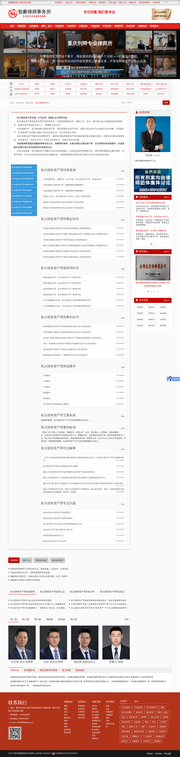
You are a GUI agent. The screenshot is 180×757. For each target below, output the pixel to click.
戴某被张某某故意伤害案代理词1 (52, 677)
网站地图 (167, 754)
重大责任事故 (126, 712)
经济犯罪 (107, 26)
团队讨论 (26, 560)
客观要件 (83, 393)
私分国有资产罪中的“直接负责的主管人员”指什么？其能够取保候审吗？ (41, 604)
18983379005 (24, 719)
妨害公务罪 (154, 717)
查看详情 (152, 268)
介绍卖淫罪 (138, 707)
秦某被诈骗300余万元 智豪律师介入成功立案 (28, 681)
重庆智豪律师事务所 (21, 753)
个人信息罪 (147, 736)
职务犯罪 (71, 26)
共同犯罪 (81, 715)
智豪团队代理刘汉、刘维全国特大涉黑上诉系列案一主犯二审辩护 (39, 576)
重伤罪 (144, 717)
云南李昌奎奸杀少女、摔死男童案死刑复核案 (30, 572)
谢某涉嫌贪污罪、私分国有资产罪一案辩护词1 (83, 295)
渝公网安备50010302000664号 (66, 753)
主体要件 (83, 381)
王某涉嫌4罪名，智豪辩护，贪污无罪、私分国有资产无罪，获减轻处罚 (83, 179)
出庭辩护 (163, 320)
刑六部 (73, 619)
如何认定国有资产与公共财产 (83, 541)
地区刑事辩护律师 (48, 670)
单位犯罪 (81, 718)
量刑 (65, 706)
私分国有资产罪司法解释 (22, 207)
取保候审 (59, 26)
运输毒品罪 (160, 736)
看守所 (37, 94)
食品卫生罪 (115, 84)
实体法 (94, 706)
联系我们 (17, 702)
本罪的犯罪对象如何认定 (83, 535)
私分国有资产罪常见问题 (22, 213)
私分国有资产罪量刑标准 (22, 202)
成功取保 (162, 731)
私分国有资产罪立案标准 (22, 196)
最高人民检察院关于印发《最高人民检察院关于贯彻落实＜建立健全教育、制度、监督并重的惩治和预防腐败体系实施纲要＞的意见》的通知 (83, 490)
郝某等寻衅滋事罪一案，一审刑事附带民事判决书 (30, 686)
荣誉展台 (154, 26)
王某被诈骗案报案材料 (76, 677)
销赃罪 (52, 89)
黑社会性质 (130, 89)
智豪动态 (142, 26)
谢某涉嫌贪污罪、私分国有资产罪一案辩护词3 (83, 283)
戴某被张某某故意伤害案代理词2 (23, 677)
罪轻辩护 (140, 313)
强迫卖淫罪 (125, 722)
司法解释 (95, 718)
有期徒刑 (109, 712)
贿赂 (162, 707)
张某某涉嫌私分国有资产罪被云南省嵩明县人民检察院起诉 (83, 257)
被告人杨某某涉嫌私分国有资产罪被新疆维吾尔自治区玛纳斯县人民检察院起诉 (83, 245)
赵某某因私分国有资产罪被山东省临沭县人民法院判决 (83, 349)
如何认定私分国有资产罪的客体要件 (83, 518)
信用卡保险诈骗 (161, 84)
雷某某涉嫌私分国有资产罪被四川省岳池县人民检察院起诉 (83, 251)
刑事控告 (151, 320)
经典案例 (34, 26)
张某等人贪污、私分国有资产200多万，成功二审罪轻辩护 (83, 196)
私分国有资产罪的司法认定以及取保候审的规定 (31, 600)
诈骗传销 (95, 26)
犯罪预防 (163, 326)
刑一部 (13, 619)
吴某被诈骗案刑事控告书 (97, 677)
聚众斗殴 (83, 89)
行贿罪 (52, 94)
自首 (65, 712)
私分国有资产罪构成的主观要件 (83, 404)
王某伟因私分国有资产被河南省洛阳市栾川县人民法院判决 (83, 332)
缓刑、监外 (46, 26)
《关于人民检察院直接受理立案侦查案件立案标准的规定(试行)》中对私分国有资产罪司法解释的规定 (83, 459)
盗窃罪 (145, 94)
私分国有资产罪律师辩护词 (23, 179)
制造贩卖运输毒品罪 (22, 89)
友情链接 (79, 670)
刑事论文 (95, 738)
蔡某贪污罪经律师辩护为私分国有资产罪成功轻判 (83, 202)
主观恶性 (137, 722)
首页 (12, 26)
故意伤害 (150, 712)
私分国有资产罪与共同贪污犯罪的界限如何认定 (83, 524)
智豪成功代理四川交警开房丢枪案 (25, 580)
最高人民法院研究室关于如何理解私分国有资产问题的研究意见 (83, 472)
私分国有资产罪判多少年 (82, 591)
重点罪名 (29, 103)
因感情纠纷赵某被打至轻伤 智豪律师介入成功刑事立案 (130, 677)
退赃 (143, 727)
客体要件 (83, 398)
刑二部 (25, 619)
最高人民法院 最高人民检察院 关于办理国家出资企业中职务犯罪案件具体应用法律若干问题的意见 (83, 484)
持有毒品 (157, 741)
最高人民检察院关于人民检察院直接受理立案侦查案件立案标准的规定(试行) (83, 478)
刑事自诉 (140, 326)
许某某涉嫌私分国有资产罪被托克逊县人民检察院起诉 (83, 240)
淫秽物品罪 (99, 89)
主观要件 (83, 375)
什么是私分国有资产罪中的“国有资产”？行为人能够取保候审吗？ (99, 608)
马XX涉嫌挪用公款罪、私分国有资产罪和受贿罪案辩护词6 (83, 306)
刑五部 (61, 619)
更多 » (123, 171)
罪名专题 (20, 103)
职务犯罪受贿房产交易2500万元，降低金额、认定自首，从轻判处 (39, 569)
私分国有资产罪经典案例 (22, 167)
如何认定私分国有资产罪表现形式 (83, 512)
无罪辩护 (163, 307)
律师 (123, 727)
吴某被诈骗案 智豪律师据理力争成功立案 (65, 681)
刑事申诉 (151, 313)
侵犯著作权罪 (139, 731)
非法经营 (68, 84)
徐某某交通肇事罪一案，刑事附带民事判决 (148, 681)
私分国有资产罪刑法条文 (112, 591)
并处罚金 (124, 736)
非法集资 (146, 741)
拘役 (107, 709)
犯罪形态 (81, 709)
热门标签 (66, 670)
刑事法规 (96, 702)
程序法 (94, 709)
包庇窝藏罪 (115, 94)
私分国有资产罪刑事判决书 (23, 184)
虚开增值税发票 (145, 84)
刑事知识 (68, 702)
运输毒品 (135, 741)
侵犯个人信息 (162, 712)
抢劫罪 (165, 717)
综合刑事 (131, 26)
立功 (65, 715)
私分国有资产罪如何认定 (52, 591)
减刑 (65, 724)
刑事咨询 (151, 307)
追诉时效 (67, 730)
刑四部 (49, 619)
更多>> (167, 197)
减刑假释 (163, 313)
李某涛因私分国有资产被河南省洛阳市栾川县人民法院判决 (83, 326)
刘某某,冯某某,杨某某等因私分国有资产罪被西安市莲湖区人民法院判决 (83, 338)
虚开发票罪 (125, 731)
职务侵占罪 (133, 717)
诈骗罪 (52, 84)
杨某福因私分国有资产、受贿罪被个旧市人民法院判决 (83, 355)
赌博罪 (68, 94)
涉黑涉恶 (83, 26)
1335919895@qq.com (25, 722)
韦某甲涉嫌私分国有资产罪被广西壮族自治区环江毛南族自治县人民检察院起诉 (83, 234)
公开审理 (163, 722)
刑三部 (37, 619)
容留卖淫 (139, 712)
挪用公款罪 (99, 84)
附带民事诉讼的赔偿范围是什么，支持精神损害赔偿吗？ (107, 681)
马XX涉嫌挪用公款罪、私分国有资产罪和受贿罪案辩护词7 (83, 300)
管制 (107, 706)
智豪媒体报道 (41, 560)
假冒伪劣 (83, 84)
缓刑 (65, 721)
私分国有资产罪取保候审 (22, 591)
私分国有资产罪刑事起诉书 (23, 173)
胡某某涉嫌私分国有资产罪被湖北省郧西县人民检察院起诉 (83, 228)
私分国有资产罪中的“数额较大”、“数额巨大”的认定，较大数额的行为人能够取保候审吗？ (49, 608)
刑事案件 (163, 727)
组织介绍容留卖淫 (21, 94)
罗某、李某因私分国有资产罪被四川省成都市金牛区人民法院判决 (83, 343)
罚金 (107, 721)
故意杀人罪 (130, 84)
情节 (154, 722)
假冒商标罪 (115, 89)
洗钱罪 (37, 89)
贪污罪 (21, 84)
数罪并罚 (67, 718)
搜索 (166, 102)
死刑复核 (140, 320)
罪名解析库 (29, 670)
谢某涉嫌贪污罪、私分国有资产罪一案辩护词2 (83, 289)
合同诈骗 (68, 89)
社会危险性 (125, 707)
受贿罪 (37, 84)
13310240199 (25, 715)
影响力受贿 (130, 94)
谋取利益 (151, 731)
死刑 (107, 718)
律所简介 (150, 754)
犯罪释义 (82, 702)
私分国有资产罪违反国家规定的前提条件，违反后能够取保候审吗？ (100, 600)
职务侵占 (99, 94)
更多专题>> (161, 94)
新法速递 (95, 715)
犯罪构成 (81, 706)
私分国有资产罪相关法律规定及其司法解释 (83, 466)
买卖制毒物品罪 (145, 89)
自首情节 (152, 727)
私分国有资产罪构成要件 (22, 190)
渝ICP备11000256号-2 (44, 753)
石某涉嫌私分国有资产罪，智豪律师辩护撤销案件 (83, 185)
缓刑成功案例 (57, 560)
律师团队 (22, 26)
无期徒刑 (109, 715)
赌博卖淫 (119, 26)
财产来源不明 (152, 707)
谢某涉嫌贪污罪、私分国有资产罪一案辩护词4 (83, 277)
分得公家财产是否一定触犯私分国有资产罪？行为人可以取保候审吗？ (101, 604)
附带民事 (151, 326)
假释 (65, 727)
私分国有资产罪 (161, 89)
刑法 (123, 717)
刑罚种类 (110, 702)
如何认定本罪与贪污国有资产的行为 (83, 530)
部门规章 (95, 712)
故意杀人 (124, 741)
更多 (136, 701)
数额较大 (135, 736)
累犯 (65, 709)
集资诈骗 (83, 94)
